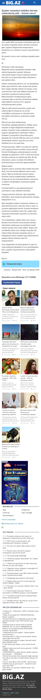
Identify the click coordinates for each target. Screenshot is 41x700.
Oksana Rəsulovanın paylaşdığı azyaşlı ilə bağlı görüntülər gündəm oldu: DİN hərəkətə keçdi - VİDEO (19, 621)
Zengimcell (25, 510)
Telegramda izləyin (14, 264)
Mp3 (4, 510)
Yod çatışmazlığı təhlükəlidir (16, 556)
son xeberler (30, 685)
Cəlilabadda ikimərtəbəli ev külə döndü (20, 578)
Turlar (4, 519)
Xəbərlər (7, 270)
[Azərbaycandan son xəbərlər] (12, 523)
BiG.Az (4, 259)
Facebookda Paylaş (11, 282)
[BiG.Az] (15, 3)
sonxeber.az (32, 687)
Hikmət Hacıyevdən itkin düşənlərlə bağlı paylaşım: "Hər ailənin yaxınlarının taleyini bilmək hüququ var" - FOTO (20, 658)
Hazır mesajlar (27, 513)
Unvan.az (6, 513)
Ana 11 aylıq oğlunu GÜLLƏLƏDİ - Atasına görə (19, 662)
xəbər (37, 56)
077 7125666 (30, 277)
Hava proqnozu (8, 515)
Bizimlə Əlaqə (7, 689)
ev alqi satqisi (10, 519)
